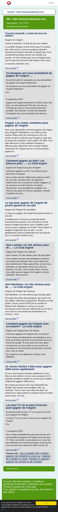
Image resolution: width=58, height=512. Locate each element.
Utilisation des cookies (40, 484)
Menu (51, 3)
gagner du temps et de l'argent (24, 461)
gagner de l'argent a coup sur (23, 456)
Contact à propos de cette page (19, 487)
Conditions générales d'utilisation (23, 482)
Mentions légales (22, 481)
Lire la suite (11, 68)
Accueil (7, 481)
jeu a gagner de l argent (34, 453)
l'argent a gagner (39, 458)
